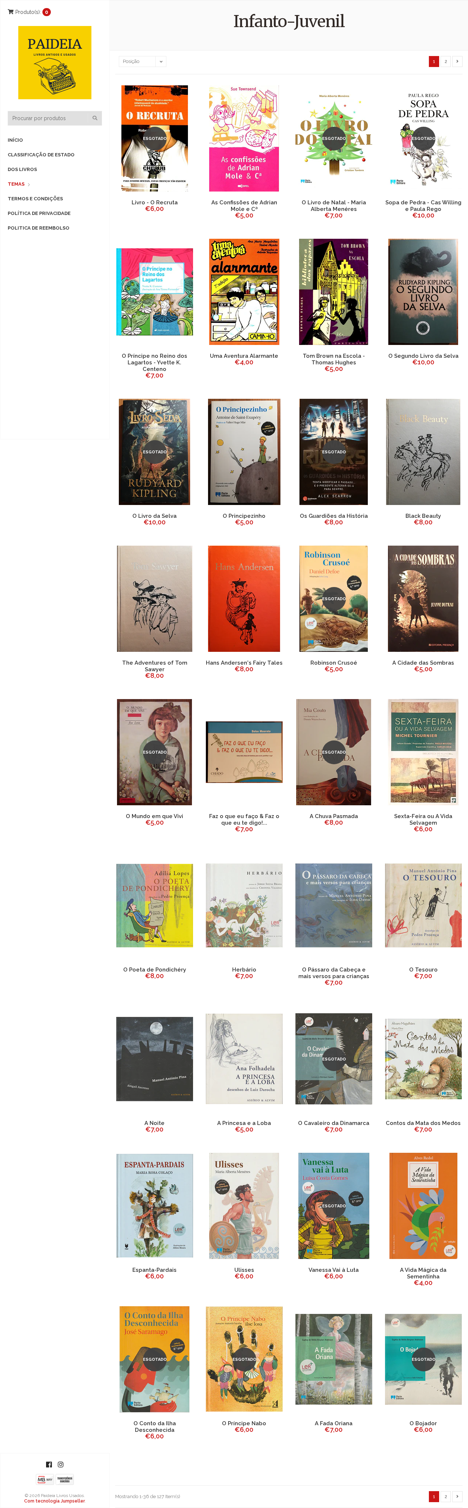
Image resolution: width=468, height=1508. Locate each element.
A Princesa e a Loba (244, 1123)
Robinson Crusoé (333, 663)
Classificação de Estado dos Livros (41, 162)
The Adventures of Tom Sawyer (154, 666)
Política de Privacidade (39, 213)
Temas (16, 184)
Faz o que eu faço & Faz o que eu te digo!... (244, 819)
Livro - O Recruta (155, 202)
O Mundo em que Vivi (154, 816)
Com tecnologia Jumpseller (54, 1501)
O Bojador (423, 1423)
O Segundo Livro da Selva (423, 356)
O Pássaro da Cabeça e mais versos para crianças (333, 973)
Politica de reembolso (38, 228)
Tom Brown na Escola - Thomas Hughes (334, 359)
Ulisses (244, 1270)
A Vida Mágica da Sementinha (423, 1273)
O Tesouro (423, 969)
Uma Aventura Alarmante (244, 356)
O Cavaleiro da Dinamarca (333, 1123)
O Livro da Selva (154, 516)
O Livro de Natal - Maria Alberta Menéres (334, 205)
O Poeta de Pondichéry (154, 969)
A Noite (154, 1123)
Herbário (244, 969)
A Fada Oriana (333, 1423)
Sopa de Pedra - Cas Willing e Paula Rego (423, 205)
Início (15, 140)
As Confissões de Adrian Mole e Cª (244, 205)
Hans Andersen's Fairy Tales (244, 663)
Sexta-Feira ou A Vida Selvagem (423, 819)
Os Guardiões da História (334, 516)
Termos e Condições (35, 198)
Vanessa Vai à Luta (334, 1270)
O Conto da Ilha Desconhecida (154, 1426)
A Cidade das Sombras (423, 663)
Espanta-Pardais (154, 1270)
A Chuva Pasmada (334, 816)
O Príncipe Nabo (244, 1423)
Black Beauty (423, 516)
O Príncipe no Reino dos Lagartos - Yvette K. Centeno (154, 362)
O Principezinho (244, 516)
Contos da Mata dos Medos (423, 1123)
